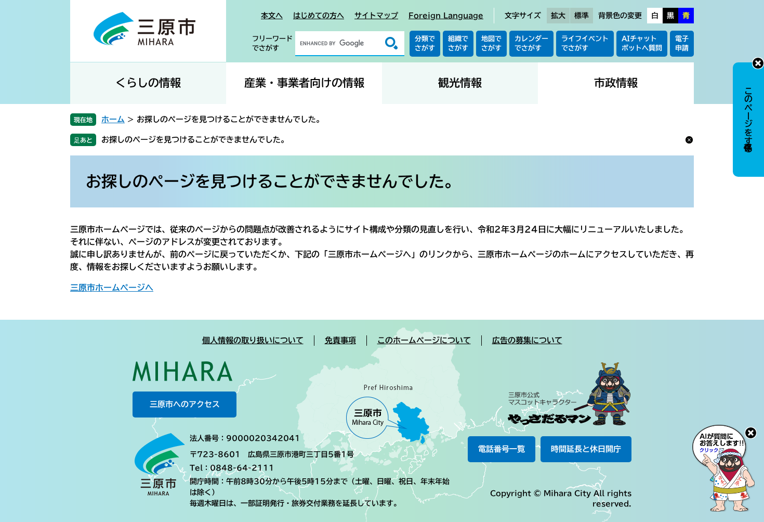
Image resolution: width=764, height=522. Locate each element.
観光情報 (460, 82)
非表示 (758, 63)
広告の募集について (527, 340)
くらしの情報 (148, 82)
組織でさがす (458, 43)
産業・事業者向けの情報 (304, 82)
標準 (581, 15)
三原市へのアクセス (185, 404)
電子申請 (682, 43)
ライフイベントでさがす (585, 43)
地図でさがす (491, 43)
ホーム (113, 119)
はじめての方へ (318, 15)
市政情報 (616, 82)
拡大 (558, 15)
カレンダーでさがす (531, 43)
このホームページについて (424, 340)
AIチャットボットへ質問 (642, 43)
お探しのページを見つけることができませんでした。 (194, 139)
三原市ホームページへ (111, 287)
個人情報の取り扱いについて (253, 340)
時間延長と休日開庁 (586, 449)
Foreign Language (446, 15)
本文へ (272, 15)
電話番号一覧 (501, 449)
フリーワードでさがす (272, 43)
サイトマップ (376, 15)
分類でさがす (425, 43)
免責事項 (340, 340)
